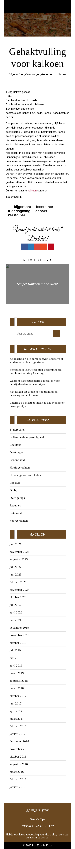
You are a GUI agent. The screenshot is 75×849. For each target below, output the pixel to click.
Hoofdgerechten (20, 467)
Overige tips (17, 497)
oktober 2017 (18, 695)
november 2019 (19, 635)
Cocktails (15, 444)
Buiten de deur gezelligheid (27, 437)
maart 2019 (17, 673)
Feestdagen (32, 74)
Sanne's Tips (37, 819)
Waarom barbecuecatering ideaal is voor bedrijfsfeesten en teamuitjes (35, 382)
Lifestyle (15, 482)
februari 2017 (18, 726)
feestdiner (44, 207)
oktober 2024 (18, 597)
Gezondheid (17, 460)
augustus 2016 (19, 764)
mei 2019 (15, 658)
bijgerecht (22, 207)
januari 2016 (17, 787)
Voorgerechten (19, 520)
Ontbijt (14, 490)
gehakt (41, 211)
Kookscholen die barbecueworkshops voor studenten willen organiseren (36, 360)
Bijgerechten (16, 74)
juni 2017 (16, 703)
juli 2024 (15, 604)
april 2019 (16, 665)
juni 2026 (16, 544)
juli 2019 (15, 650)
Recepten (47, 74)
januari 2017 (17, 733)
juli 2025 (15, 567)
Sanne (62, 74)
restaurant (16, 513)
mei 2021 (15, 620)
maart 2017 (17, 718)
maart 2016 (17, 771)
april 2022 (16, 612)
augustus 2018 (19, 680)
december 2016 (19, 741)
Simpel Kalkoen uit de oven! (37, 284)
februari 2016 (18, 779)
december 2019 (19, 627)
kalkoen (32, 190)
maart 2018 (17, 688)
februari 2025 (18, 582)
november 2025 (19, 551)
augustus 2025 (19, 559)
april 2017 (16, 711)
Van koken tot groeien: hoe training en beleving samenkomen (34, 393)
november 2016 (19, 749)
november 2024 (19, 589)
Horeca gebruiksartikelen (25, 475)
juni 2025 (16, 574)
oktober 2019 (18, 642)
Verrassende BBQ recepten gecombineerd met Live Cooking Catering (36, 371)
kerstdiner (16, 215)
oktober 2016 (18, 756)
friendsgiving (19, 211)
